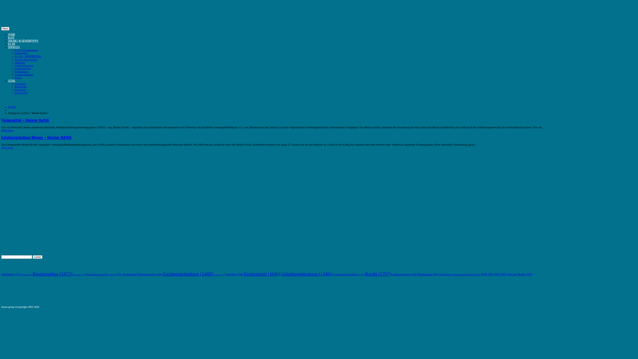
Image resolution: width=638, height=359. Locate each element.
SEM (487, 274)
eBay (113, 275)
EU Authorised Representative (140, 274)
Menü (5, 28)
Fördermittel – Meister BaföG (25, 120)
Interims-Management (26, 59)
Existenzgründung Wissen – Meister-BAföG (36, 137)
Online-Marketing (24, 65)
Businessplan (21, 71)
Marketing (20, 62)
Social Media (520, 274)
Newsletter (20, 83)
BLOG (11, 37)
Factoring (219, 275)
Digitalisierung (97, 274)
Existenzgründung (24, 74)
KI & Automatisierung (26, 50)
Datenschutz (21, 92)
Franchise (234, 274)
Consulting (78, 275)
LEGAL (11, 80)
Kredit (378, 273)
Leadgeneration (23, 68)
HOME (11, 34)
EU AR (11, 44)
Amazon (26, 275)
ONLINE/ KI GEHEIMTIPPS (23, 41)
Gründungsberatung (306, 273)
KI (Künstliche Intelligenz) (348, 274)
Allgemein (11, 274)
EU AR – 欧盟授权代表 (28, 56)
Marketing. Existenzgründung (459, 274)
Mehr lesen (7, 130)
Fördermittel (21, 53)
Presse (18, 77)
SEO (500, 274)
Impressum (20, 89)
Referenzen (21, 86)
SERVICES (14, 47)
